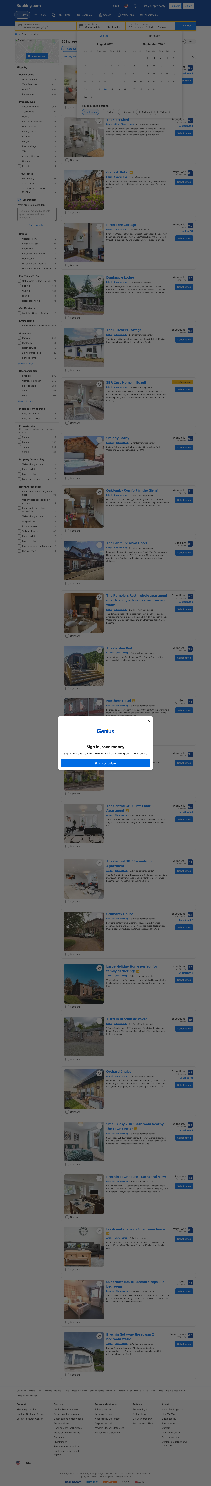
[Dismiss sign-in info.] (149, 721)
